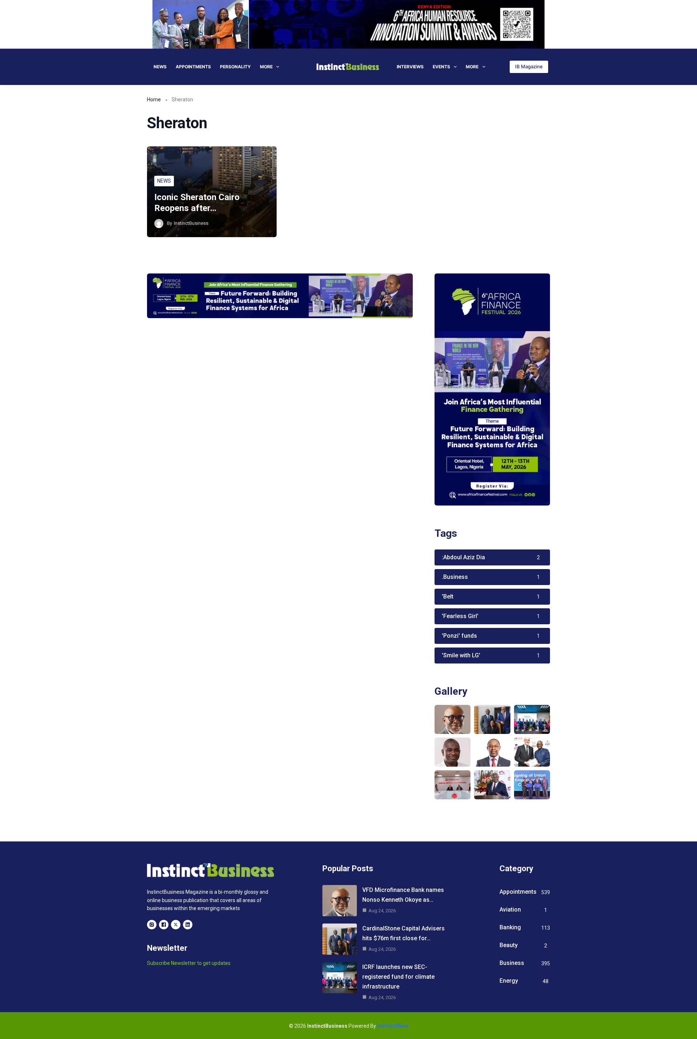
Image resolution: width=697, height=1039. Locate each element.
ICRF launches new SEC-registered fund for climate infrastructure (398, 976)
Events (441, 66)
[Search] (499, 66)
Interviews (410, 66)
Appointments (193, 66)
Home (154, 99)
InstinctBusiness (191, 223)
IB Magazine (529, 66)
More (266, 66)
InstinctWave (392, 1026)
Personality (235, 66)
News (160, 66)
